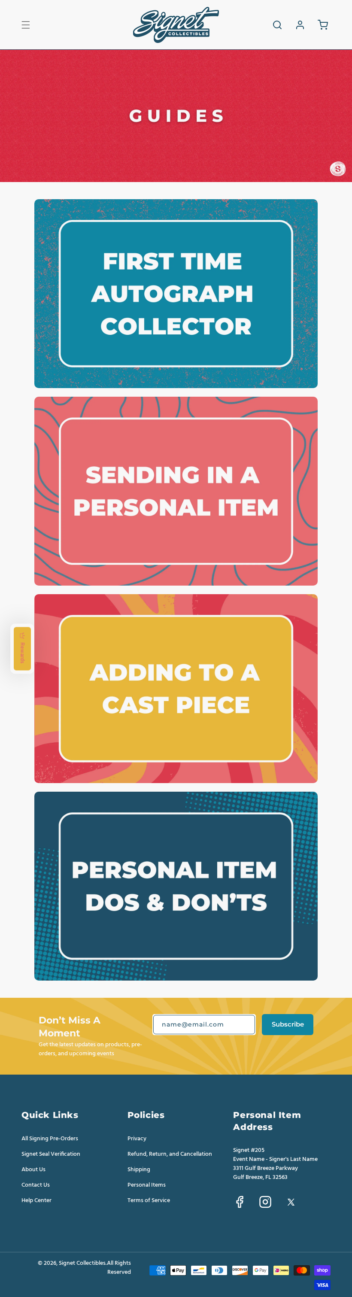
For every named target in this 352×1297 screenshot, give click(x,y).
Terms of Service (148, 1200)
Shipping (138, 1169)
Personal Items (146, 1185)
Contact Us (35, 1185)
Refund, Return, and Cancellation (169, 1154)
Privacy (136, 1138)
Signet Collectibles (82, 1263)
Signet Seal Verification (50, 1154)
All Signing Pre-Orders (49, 1138)
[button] (25, 24)
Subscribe (288, 1024)
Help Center (36, 1200)
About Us (33, 1169)
